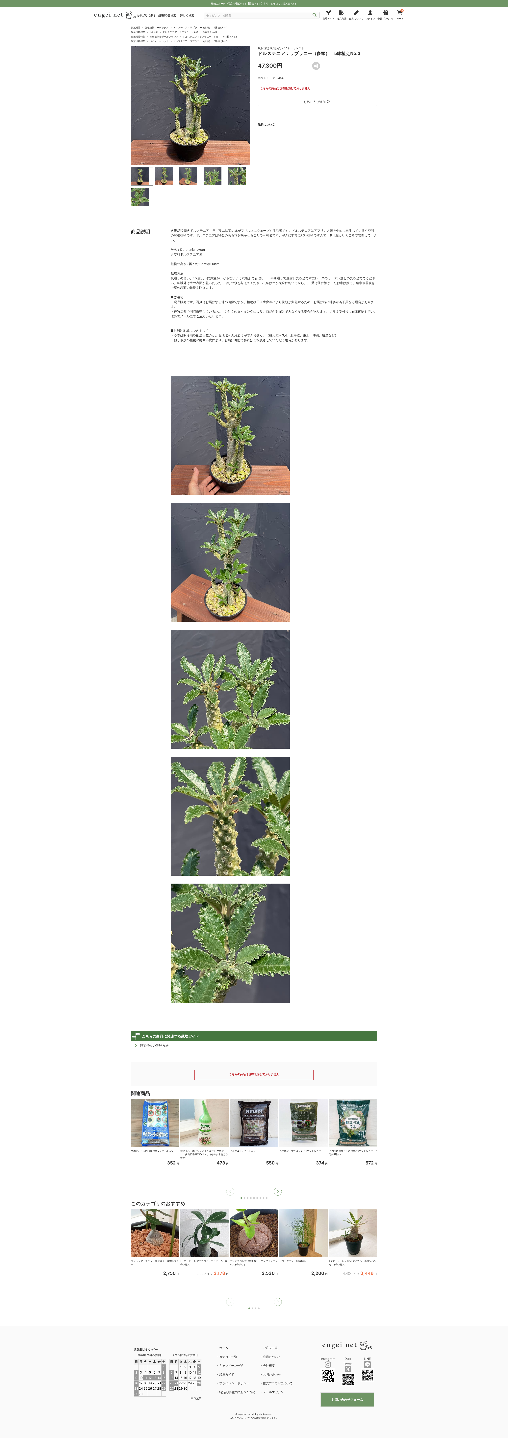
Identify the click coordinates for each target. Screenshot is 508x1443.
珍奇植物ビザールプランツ (164, 36)
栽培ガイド (226, 1374)
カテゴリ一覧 (228, 1357)
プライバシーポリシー (234, 1383)
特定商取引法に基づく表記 (237, 1392)
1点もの (154, 32)
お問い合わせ (272, 1374)
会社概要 (269, 1365)
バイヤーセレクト (159, 41)
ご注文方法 (270, 1348)
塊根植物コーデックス (157, 27)
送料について (266, 124)
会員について (272, 1357)
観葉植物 (135, 27)
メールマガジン (273, 1392)
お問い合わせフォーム (347, 1400)
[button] (278, 1192)
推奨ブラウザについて (278, 1383)
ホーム (223, 1348)
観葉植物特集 (138, 32)
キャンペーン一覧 (231, 1365)
